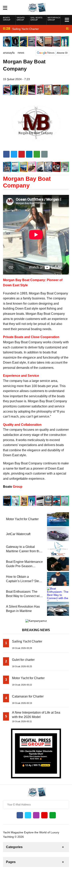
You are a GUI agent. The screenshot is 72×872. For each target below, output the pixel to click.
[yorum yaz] (44, 154)
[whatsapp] (52, 815)
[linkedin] (21, 154)
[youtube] (44, 815)
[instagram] (36, 815)
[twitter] (14, 154)
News (21, 52)
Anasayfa (9, 52)
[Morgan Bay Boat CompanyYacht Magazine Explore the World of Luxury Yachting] (36, 7)
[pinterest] (29, 154)
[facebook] (6, 154)
